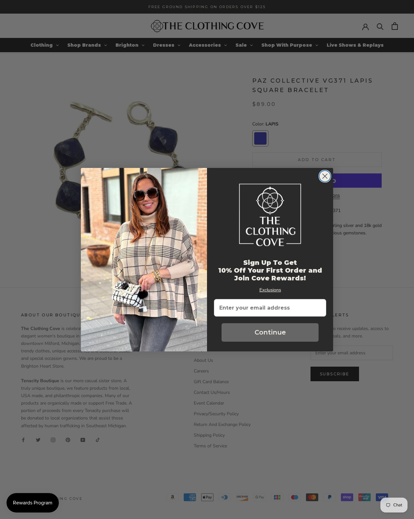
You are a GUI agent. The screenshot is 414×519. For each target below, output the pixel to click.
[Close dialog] (325, 176)
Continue (270, 332)
